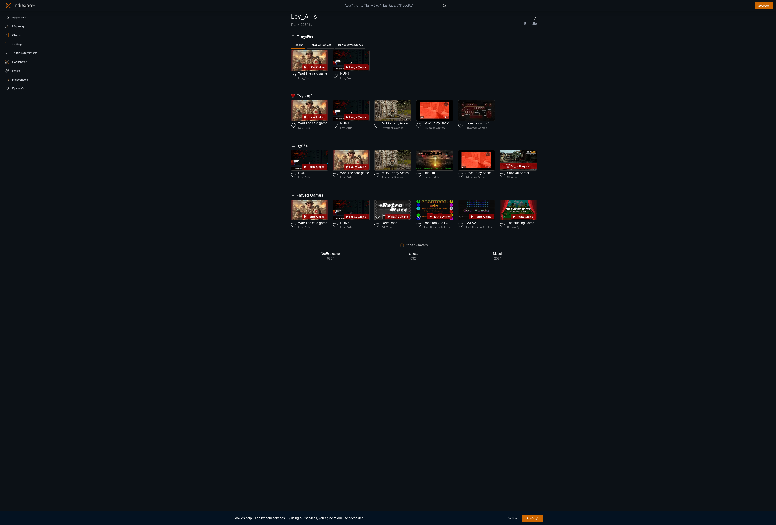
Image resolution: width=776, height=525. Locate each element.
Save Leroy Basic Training (442, 123)
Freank (511, 227)
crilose (414, 256)
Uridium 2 (431, 173)
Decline (512, 518)
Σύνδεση (764, 5)
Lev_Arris (304, 78)
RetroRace (389, 223)
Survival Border (518, 173)
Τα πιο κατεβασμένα (350, 44)
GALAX (470, 223)
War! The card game (312, 73)
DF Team (387, 227)
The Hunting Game (520, 223)
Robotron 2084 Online (439, 223)
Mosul (497, 256)
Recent (298, 44)
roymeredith (431, 177)
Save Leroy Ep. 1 (477, 123)
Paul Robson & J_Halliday (438, 227)
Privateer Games (392, 127)
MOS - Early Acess (395, 123)
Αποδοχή (532, 518)
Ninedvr (512, 177)
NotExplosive (330, 256)
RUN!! (344, 73)
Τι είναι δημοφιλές (320, 44)
